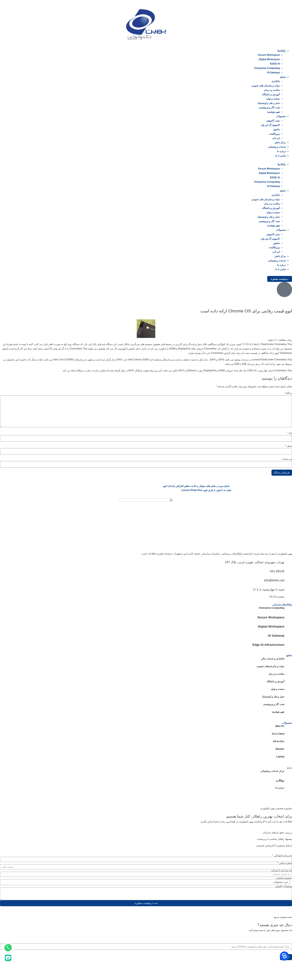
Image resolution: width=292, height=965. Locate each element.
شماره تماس (285, 863)
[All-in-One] (288, 743)
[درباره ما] (288, 789)
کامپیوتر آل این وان (270, 125)
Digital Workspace (269, 59)
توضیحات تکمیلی (283, 886)
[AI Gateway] (288, 635)
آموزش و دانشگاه (271, 94)
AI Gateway (273, 72)
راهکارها (282, 50)
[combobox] (146, 946)
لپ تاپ (276, 138)
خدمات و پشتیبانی (277, 146)
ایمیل (288, 446)
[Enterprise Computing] (288, 609)
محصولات (281, 116)
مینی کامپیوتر (273, 120)
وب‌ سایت (287, 459)
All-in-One (278, 741)
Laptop (280, 756)
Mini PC (280, 726)
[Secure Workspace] (288, 617)
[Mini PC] (288, 728)
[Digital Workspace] (288, 626)
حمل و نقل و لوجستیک (268, 103)
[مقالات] (288, 780)
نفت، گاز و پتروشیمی (269, 107)
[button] (146, 160)
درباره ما (281, 151)
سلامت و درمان (272, 90)
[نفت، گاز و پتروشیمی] (288, 706)
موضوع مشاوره (284, 878)
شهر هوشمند (273, 112)
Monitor (280, 749)
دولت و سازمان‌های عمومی (270, 666)
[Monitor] (288, 751)
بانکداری (275, 81)
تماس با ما (280, 155)
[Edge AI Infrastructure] (288, 644)
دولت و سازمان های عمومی (265, 85)
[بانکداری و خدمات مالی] (288, 660)
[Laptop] (288, 758)
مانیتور (276, 129)
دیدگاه (288, 393)
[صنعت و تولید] (288, 691)
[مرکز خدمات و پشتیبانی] (288, 773)
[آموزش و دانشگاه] (288, 683)
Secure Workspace (269, 55)
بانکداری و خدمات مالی (272, 658)
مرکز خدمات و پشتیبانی (272, 771)
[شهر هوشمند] (288, 713)
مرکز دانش (280, 142)
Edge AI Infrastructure (268, 644)
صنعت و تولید (273, 98)
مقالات (280, 780)
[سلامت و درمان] (288, 675)
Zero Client (278, 733)
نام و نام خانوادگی (283, 855)
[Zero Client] (288, 735)
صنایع (283, 76)
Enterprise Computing (267, 68)
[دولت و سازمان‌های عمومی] (288, 668)
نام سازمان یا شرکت (281, 870)
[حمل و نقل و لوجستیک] (288, 698)
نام (290, 433)
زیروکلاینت (274, 133)
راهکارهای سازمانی (282, 604)
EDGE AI (275, 63)
